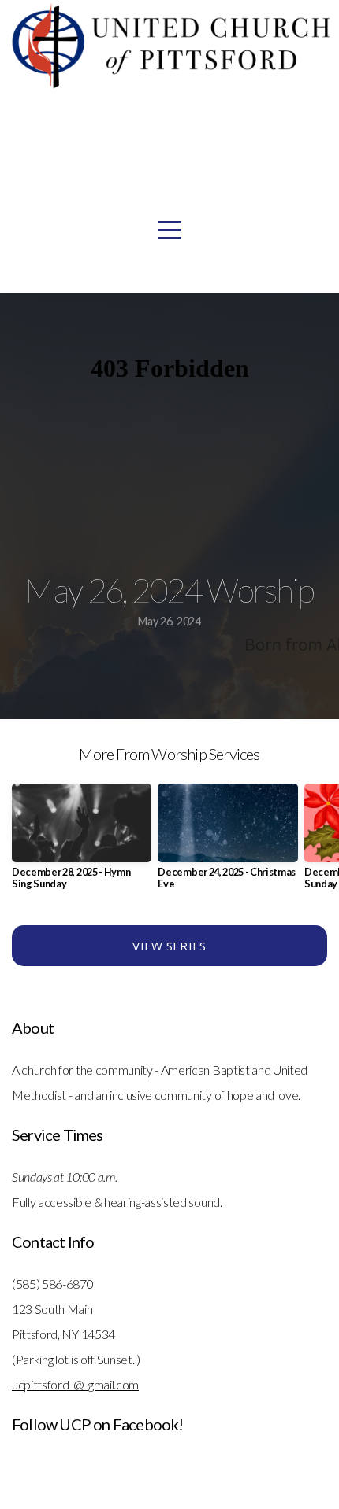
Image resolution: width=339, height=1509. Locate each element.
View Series (169, 946)
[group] (81, 843)
